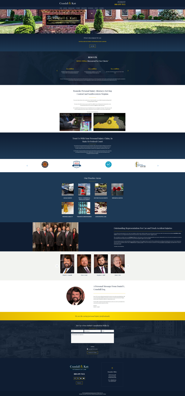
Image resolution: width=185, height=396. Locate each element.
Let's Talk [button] (92, 46)
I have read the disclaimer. (93, 349)
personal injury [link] (91, 145)
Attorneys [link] (78, 8)
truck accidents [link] (167, 242)
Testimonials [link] (90, 8)
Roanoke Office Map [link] (112, 377)
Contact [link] (96, 8)
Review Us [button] (79, 382)
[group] (45, 165)
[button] (57, 70)
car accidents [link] (80, 146)
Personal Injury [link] (71, 8)
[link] (68, 3)
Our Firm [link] (65, 8)
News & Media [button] (84, 8)
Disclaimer (92, 346)
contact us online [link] (140, 242)
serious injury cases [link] (117, 243)
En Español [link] (101, 8)
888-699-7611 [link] (120, 4)
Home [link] (61, 8)
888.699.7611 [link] (133, 242)
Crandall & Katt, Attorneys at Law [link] (90, 392)
